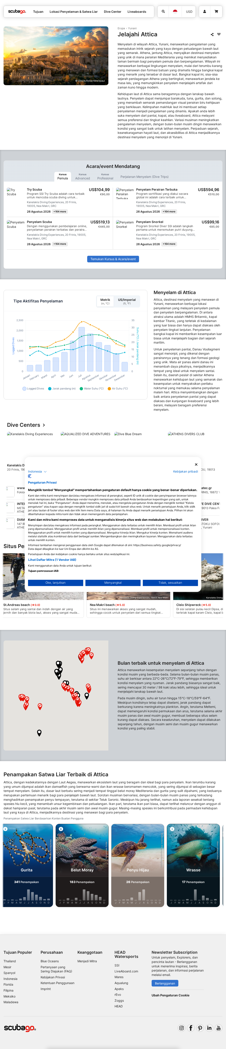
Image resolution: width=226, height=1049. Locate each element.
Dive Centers (23, 425)
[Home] (17, 11)
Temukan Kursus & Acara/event (113, 259)
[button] (87, 696)
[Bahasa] (175, 12)
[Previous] (10, 455)
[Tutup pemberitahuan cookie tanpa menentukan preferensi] (196, 464)
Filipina (8, 990)
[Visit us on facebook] (191, 1028)
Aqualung (121, 983)
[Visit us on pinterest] (200, 1028)
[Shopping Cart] (216, 11)
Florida (8, 984)
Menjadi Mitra (87, 961)
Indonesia (10, 979)
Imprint (46, 989)
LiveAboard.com (126, 971)
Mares (119, 977)
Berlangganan (165, 983)
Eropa (121, 28)
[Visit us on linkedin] (209, 1028)
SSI (117, 965)
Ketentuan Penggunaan (57, 983)
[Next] (215, 455)
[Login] (204, 11)
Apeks (119, 989)
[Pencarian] (163, 11)
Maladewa (11, 1002)
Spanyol (9, 973)
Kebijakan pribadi (185, 471)
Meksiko (9, 996)
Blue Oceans (50, 961)
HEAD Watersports (126, 954)
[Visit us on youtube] (218, 1028)
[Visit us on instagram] (181, 1028)
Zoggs (119, 1000)
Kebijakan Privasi (53, 977)
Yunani (132, 28)
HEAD (119, 1006)
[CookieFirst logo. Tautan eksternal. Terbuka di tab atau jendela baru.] (29, 476)
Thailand (10, 961)
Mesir (7, 967)
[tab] (62, 177)
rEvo (118, 994)
